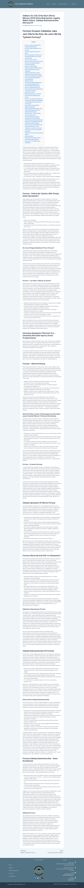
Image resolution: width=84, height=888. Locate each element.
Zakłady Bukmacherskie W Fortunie (33, 74)
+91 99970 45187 (71, 880)
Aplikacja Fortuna (29, 80)
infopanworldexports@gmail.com (68, 875)
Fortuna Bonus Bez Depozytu (31, 139)
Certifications (12, 876)
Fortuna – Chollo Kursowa (31, 66)
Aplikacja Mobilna (29, 136)
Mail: (73, 873)
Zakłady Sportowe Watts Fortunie (33, 137)
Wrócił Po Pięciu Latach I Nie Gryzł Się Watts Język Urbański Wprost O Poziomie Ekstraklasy (34, 63)
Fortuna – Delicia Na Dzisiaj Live (32, 87)
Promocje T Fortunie (29, 92)
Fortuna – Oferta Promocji (31, 59)
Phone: (72, 878)
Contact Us (73, 4)
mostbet (37, 276)
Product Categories (63, 4)
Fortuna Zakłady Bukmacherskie (32, 85)
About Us (54, 4)
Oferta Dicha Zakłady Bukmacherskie (33, 76)
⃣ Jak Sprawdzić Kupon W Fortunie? (33, 93)
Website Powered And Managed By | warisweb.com (64, 884)
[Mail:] (75, 872)
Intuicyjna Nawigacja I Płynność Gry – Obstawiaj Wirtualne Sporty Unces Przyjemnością (33, 56)
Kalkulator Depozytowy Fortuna (32, 72)
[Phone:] (75, 877)
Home (48, 4)
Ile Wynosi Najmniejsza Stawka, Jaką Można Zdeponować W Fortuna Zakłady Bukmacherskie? (33, 110)
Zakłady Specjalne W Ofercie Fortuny (33, 67)
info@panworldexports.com (69, 874)
